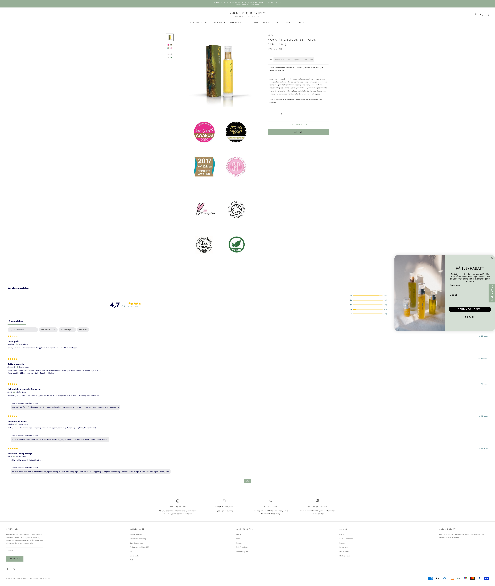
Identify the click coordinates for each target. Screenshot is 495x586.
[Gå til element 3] (170, 55)
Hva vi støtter (344, 551)
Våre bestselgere (199, 23)
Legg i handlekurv (298, 124)
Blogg (301, 23)
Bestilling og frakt (136, 543)
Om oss (342, 534)
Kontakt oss (343, 547)
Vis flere (247, 481)
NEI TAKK (470, 317)
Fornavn (455, 285)
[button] (368, 295)
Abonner (15, 559)
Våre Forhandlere (346, 538)
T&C (131, 551)
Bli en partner (135, 556)
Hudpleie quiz (344, 556)
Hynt (238, 538)
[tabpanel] (247, 406)
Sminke (289, 23)
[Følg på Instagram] (14, 569)
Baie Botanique (242, 547)
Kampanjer (219, 23)
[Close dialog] (492, 258)
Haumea (239, 543)
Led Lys (267, 23)
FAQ (131, 560)
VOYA (270, 35)
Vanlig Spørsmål (136, 534)
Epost (453, 295)
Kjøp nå (298, 132)
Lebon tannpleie (242, 551)
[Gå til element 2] (170, 46)
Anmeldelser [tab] (17, 321)
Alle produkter (238, 23)
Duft (278, 23)
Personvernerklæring (138, 538)
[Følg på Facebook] (7, 569)
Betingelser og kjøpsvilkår (140, 547)
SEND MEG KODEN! (470, 309)
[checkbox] (83, 329)
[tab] (271, 59)
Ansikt (254, 23)
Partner (342, 543)
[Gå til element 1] (170, 37)
